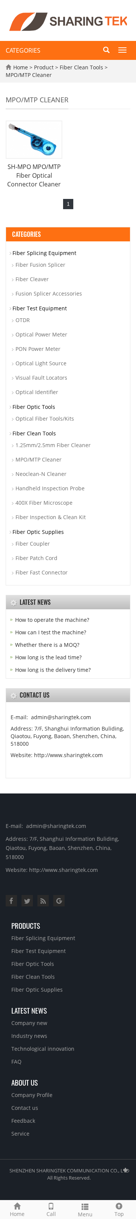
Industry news (29, 1035)
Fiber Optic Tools (33, 406)
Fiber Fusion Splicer (40, 264)
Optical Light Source (40, 363)
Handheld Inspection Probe (50, 488)
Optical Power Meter (41, 334)
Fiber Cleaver (32, 279)
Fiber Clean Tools (81, 67)
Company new (29, 1023)
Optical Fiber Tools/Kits (44, 418)
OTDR (22, 320)
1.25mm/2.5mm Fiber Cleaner (53, 445)
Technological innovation (42, 1048)
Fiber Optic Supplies (38, 531)
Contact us (24, 1107)
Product (44, 67)
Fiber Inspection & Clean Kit (50, 517)
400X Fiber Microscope (44, 502)
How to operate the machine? (52, 619)
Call (51, 1213)
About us (24, 1082)
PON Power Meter (37, 348)
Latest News (29, 1010)
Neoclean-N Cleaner (40, 473)
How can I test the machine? (50, 632)
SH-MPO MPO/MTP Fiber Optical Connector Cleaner (34, 175)
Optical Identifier (36, 392)
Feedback (23, 1120)
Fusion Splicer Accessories (48, 293)
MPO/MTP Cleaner (29, 74)
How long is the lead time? (48, 657)
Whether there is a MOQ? (47, 644)
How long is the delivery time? (53, 669)
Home (20, 67)
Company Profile (32, 1095)
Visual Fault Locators (41, 377)
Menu (85, 1214)
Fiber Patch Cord (36, 558)
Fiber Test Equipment (39, 308)
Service (20, 1133)
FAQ (16, 1061)
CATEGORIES (23, 50)
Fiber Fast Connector (41, 572)
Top (119, 1213)
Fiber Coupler (32, 543)
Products (25, 925)
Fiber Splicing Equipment (44, 253)
